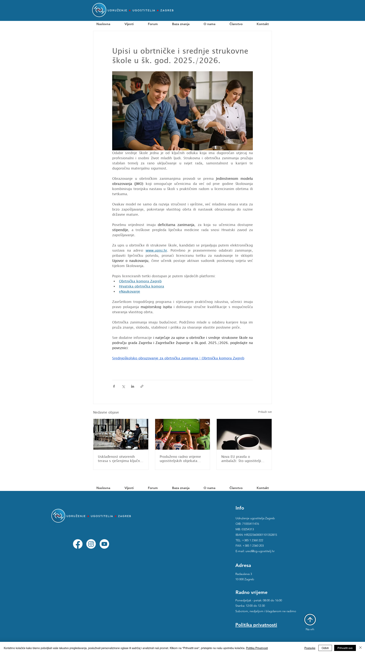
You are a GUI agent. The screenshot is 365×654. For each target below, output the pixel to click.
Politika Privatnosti (257, 648)
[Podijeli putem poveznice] (142, 386)
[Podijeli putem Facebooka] (114, 386)
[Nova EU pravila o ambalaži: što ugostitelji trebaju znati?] (244, 434)
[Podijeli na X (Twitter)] (123, 386)
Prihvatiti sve (345, 648)
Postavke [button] (309, 648)
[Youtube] (104, 544)
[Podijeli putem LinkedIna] (132, 386)
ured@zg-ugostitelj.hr (260, 551)
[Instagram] (91, 544)
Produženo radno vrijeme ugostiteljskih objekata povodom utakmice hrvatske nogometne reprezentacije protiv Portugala (180, 458)
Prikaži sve (265, 411)
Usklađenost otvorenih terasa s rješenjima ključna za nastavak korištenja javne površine (120, 458)
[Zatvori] (360, 648)
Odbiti (325, 648)
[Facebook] (78, 544)
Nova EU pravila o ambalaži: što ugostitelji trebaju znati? (241, 458)
